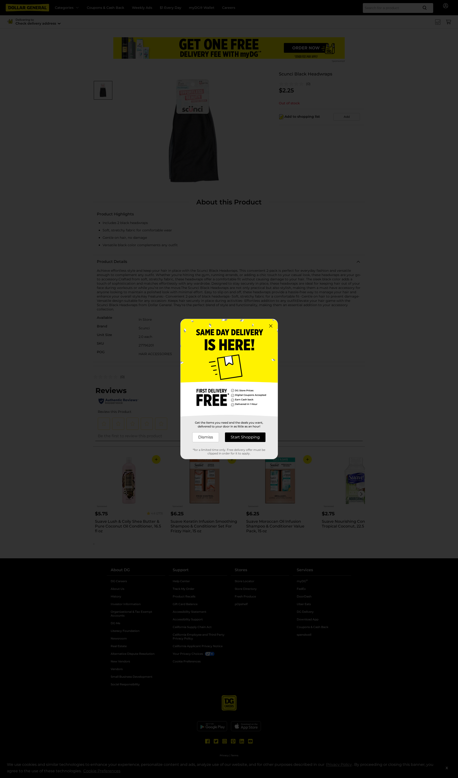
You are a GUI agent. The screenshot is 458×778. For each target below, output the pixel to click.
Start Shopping (245, 437)
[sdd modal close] (271, 326)
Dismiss (205, 437)
